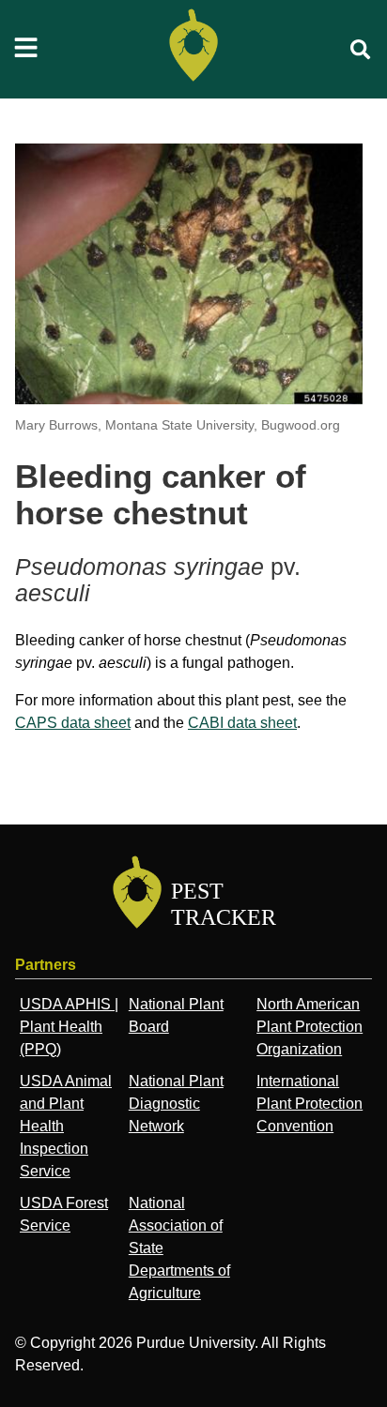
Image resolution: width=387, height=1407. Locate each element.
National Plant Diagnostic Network (176, 1103)
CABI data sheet (242, 723)
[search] (360, 49)
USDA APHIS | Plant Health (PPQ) (69, 1026)
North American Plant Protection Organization (309, 1026)
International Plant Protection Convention (309, 1103)
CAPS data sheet (73, 723)
